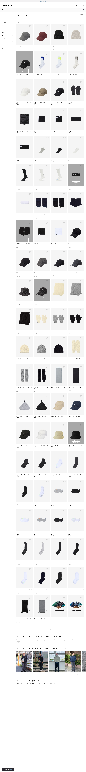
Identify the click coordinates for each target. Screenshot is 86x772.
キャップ (18, 639)
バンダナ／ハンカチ (49, 639)
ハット (24, 639)
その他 (18, 642)
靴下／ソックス (76, 639)
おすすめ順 (80, 14)
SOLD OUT (25, 62)
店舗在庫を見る (25, 71)
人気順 (76, 18)
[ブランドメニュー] (83, 10)
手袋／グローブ (69, 639)
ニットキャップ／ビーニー (32, 639)
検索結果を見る (8, 769)
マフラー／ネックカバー (59, 639)
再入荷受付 (76, 182)
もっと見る (49, 629)
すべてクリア (12, 22)
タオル (83, 639)
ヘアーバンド (41, 639)
